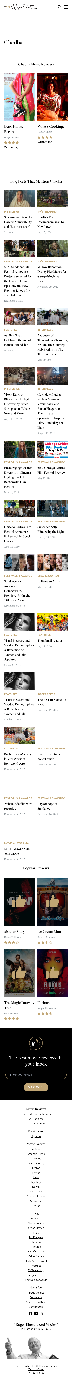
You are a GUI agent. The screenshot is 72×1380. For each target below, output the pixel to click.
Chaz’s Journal (36, 1223)
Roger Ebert (36, 1275)
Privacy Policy (36, 1372)
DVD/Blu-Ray (36, 1251)
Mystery (36, 1182)
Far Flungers (36, 1237)
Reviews (36, 1218)
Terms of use (36, 1369)
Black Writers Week (36, 1261)
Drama (36, 1168)
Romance (36, 1191)
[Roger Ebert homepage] (21, 7)
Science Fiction (36, 1196)
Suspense (36, 1201)
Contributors (36, 1306)
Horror (36, 1172)
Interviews (36, 1242)
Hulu (36, 1177)
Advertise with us (36, 1302)
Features (36, 1265)
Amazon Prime (36, 1153)
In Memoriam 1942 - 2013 (36, 1328)
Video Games (36, 1256)
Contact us (36, 1297)
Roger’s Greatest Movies (36, 1114)
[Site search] (59, 7)
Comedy (36, 1158)
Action (36, 1149)
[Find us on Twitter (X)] (42, 1313)
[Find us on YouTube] (36, 1313)
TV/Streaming (36, 1270)
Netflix (36, 1186)
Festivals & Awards (36, 1279)
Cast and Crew (36, 1123)
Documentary (36, 1163)
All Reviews (36, 1118)
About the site (36, 1292)
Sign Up (36, 1136)
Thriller (36, 1205)
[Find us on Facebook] (30, 1313)
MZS (36, 1232)
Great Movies (36, 1228)
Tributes (36, 1246)
